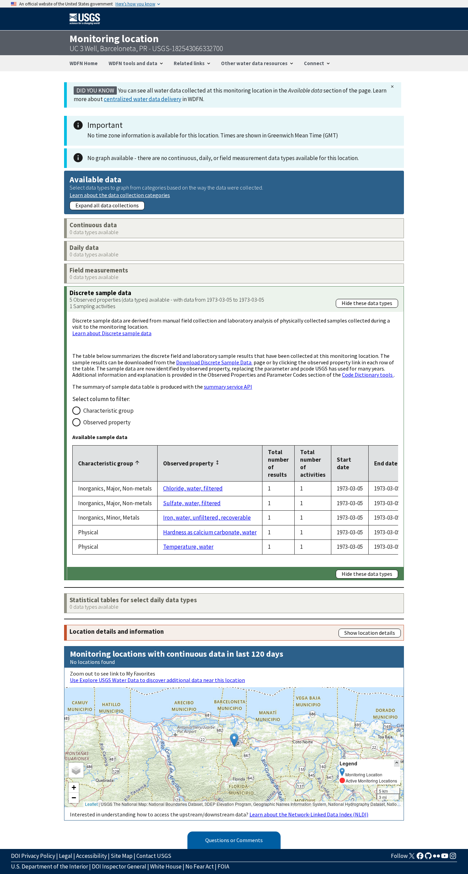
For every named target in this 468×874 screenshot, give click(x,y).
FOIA (223, 866)
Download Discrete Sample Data (214, 362)
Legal (65, 856)
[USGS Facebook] (420, 858)
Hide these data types (367, 303)
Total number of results (278, 463)
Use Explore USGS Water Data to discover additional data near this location (157, 680)
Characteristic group (108, 410)
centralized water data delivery (142, 99)
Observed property (107, 422)
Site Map (122, 856)
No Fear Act (199, 866)
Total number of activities (312, 463)
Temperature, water (188, 546)
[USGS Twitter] (412, 858)
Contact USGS (153, 856)
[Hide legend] (396, 763)
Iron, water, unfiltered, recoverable (207, 517)
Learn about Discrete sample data (111, 333)
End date (385, 463)
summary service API (228, 386)
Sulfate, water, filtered (192, 503)
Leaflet (91, 804)
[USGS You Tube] (445, 858)
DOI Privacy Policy (33, 856)
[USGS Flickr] (436, 858)
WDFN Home (84, 63)
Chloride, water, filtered (193, 488)
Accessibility (91, 856)
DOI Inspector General (119, 866)
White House (166, 866)
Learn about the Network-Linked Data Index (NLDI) (308, 814)
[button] (234, 740)
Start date (344, 463)
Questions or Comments (234, 840)
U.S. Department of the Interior (49, 866)
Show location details (369, 632)
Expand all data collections (107, 205)
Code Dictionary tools (368, 374)
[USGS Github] (428, 858)
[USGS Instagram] (453, 858)
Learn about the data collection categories (120, 195)
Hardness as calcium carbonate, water (210, 532)
